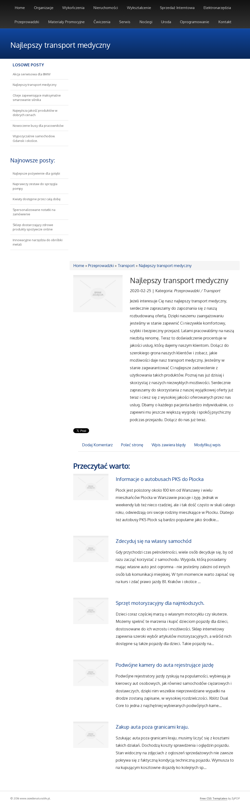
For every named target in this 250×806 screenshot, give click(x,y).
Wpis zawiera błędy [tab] (169, 444)
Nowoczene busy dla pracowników (38, 126)
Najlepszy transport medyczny (34, 85)
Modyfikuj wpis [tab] (207, 444)
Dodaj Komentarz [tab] (97, 444)
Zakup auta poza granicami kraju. (152, 727)
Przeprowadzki (101, 265)
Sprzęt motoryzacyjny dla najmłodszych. (160, 603)
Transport (126, 265)
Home (78, 265)
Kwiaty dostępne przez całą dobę (37, 199)
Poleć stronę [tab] (132, 444)
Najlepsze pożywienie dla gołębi (36, 173)
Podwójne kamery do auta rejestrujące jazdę (165, 665)
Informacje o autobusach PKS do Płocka (160, 479)
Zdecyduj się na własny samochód (153, 541)
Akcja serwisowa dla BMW (32, 74)
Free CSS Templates (213, 798)
